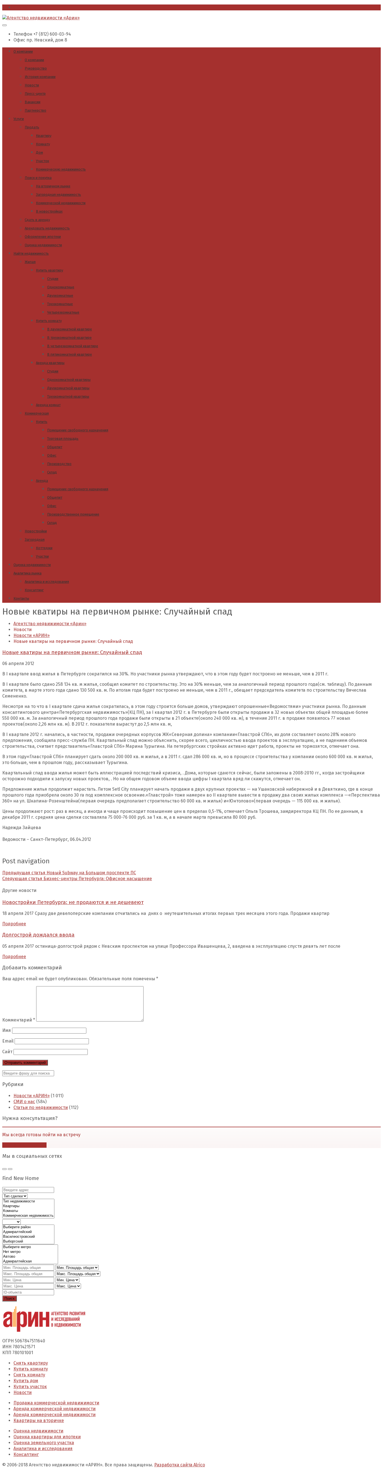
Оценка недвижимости (43, 245)
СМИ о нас (24, 1101)
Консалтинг (34, 590)
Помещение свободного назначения (77, 430)
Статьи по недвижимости (40, 1107)
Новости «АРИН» (31, 1095)
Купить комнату (49, 321)
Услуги (18, 119)
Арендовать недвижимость (47, 228)
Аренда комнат (48, 405)
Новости (32, 85)
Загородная (35, 539)
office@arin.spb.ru (32, 7)
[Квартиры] (28, 1206)
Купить (41, 422)
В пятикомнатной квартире (69, 354)
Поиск (9, 1298)
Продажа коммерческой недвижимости (56, 1402)
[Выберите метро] (30, 1247)
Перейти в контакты (24, 1145)
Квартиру (43, 136)
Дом (39, 152)
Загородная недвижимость (58, 194)
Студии (52, 279)
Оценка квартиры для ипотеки (47, 1436)
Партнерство (35, 110)
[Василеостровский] (28, 1236)
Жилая (30, 262)
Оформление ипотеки (43, 236)
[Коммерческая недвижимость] (28, 1215)
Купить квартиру (49, 270)
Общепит (54, 447)
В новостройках (49, 211)
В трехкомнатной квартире (69, 337)
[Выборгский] (28, 1241)
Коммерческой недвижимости (61, 203)
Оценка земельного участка (43, 1442)
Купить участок (30, 1386)
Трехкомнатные (60, 304)
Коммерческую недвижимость (61, 169)
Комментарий (18, 1020)
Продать (32, 127)
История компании (40, 77)
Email (7, 1041)
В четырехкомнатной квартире (72, 346)
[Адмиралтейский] (28, 1232)
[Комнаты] (28, 1211)
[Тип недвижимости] (28, 1201)
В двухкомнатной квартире (69, 329)
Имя (6, 1030)
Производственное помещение (73, 514)
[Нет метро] (30, 1252)
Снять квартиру (30, 1363)
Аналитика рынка (27, 573)
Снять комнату (29, 1374)
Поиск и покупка (38, 178)
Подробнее (14, 923)
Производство (59, 464)
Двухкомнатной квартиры (68, 388)
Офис (51, 455)
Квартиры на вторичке (38, 1420)
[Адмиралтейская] (30, 1261)
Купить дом (25, 1380)
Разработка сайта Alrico (179, 1464)
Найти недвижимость (31, 253)
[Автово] (30, 1256)
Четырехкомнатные (63, 312)
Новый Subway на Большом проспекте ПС (69, 872)
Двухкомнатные (60, 295)
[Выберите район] (28, 1227)
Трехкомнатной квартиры (68, 396)
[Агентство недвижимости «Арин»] (41, 17)
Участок (42, 161)
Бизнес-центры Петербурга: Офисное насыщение (77, 878)
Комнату (43, 144)
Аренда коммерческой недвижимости (54, 1408)
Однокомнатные (60, 287)
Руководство (36, 68)
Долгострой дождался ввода (38, 935)
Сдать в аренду (37, 220)
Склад (52, 472)
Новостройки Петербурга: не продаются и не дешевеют (73, 902)
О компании (23, 51)
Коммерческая (37, 413)
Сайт (7, 1051)
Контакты (21, 598)
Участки (42, 556)
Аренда (42, 481)
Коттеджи (44, 548)
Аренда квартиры (50, 363)
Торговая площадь (63, 438)
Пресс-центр (35, 93)
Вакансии (32, 102)
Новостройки (36, 531)
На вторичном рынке (53, 186)
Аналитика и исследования (47, 581)
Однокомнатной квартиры (69, 380)
